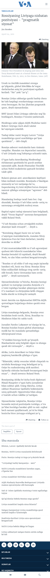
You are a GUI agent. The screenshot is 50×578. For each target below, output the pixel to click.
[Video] (10, 575)
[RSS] (21, 544)
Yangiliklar (7, 11)
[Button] (43, 39)
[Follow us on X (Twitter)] (9, 544)
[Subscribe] (33, 544)
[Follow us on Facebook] (4, 544)
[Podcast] (27, 544)
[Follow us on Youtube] (15, 544)
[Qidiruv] (39, 575)
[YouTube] (25, 575)
